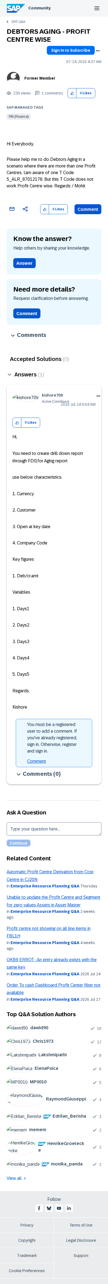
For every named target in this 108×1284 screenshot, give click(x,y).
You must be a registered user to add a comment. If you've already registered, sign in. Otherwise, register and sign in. (52, 737)
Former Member (39, 78)
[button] (72, 93)
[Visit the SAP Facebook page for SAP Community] (39, 1208)
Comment (88, 209)
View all (14, 1178)
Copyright (27, 1240)
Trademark (27, 1255)
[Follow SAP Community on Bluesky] (49, 1208)
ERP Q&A (18, 22)
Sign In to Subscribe (70, 50)
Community (39, 8)
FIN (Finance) (19, 117)
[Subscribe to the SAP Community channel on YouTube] (59, 1208)
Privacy (26, 1225)
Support (81, 1255)
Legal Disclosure (81, 1240)
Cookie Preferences (27, 1271)
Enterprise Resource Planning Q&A (45, 886)
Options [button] (98, 51)
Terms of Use (81, 1225)
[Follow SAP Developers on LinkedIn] (69, 1208)
